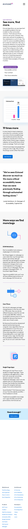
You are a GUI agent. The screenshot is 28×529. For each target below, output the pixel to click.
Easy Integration (6, 497)
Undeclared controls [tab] (10, 67)
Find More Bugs (6, 490)
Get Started (7, 156)
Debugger (4, 526)
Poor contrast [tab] (9, 72)
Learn (15, 517)
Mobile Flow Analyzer (7, 514)
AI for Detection (18, 492)
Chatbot (4, 509)
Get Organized (5, 492)
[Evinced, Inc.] (8, 4)
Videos (16, 512)
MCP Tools (4, 507)
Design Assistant (6, 519)
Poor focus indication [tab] (11, 75)
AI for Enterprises (18, 499)
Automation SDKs (6, 517)
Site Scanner (5, 524)
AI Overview (17, 490)
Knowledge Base (18, 509)
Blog (15, 514)
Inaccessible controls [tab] (11, 70)
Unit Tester (4, 521)
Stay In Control (5, 495)
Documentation (18, 507)
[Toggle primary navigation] (24, 4)
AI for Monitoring (18, 497)
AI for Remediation (19, 495)
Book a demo (14, 416)
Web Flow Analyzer (6, 512)
